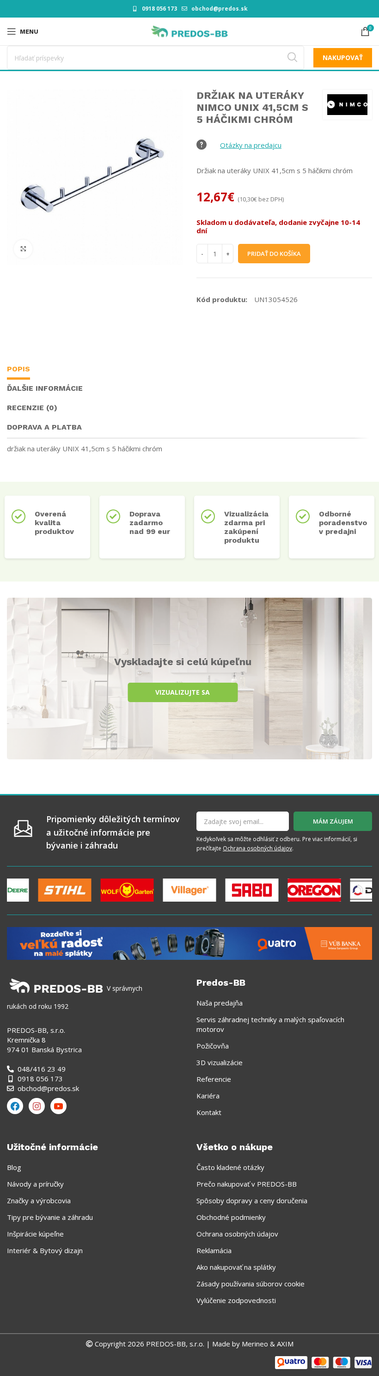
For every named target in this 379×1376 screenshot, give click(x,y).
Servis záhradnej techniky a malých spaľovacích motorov (270, 1024)
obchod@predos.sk (219, 8)
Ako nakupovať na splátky (236, 1267)
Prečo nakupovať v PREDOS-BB (246, 1183)
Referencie (213, 1079)
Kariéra (208, 1095)
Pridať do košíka (274, 253)
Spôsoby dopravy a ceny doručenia (251, 1200)
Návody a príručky (35, 1183)
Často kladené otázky (230, 1167)
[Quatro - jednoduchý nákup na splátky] (189, 942)
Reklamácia (214, 1250)
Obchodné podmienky (231, 1217)
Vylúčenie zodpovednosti (236, 1300)
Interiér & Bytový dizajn (45, 1250)
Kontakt (208, 1112)
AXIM (284, 1343)
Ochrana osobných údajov (257, 848)
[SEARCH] (292, 58)
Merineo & (258, 1343)
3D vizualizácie (219, 1062)
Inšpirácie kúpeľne (35, 1233)
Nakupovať (343, 57)
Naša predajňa (219, 1002)
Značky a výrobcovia (39, 1200)
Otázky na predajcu (250, 145)
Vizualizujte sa (182, 692)
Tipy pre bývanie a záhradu (50, 1217)
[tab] (18, 370)
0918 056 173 (159, 8)
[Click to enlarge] (23, 249)
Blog (14, 1167)
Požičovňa (212, 1045)
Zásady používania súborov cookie (250, 1283)
